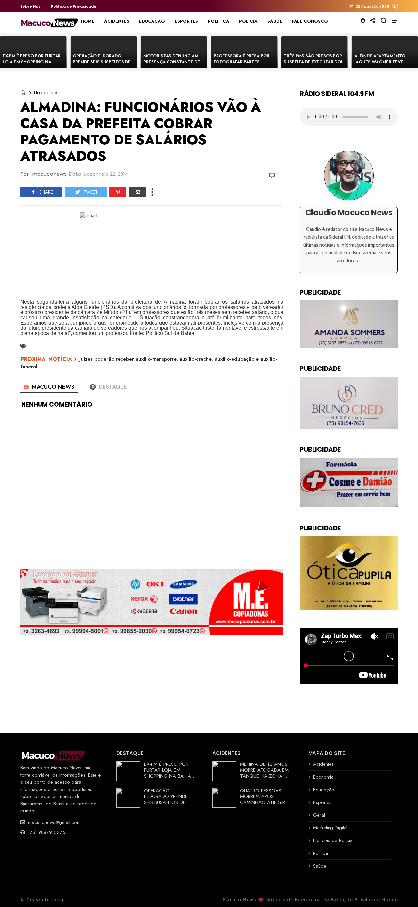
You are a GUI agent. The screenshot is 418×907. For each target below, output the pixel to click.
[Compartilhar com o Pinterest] (117, 192)
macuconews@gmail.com (53, 822)
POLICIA (248, 21)
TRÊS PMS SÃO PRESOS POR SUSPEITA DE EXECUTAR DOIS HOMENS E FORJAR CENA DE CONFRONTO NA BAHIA (314, 65)
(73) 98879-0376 (45, 832)
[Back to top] (401, 891)
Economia (323, 776)
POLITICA (218, 21)
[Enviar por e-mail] (137, 192)
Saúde (319, 865)
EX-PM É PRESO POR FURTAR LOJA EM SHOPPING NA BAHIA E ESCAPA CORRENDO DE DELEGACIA (32, 65)
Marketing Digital (330, 827)
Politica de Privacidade (73, 6)
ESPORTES (186, 21)
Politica (320, 853)
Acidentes (323, 764)
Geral (319, 815)
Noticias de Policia (333, 840)
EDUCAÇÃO (152, 21)
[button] (395, 6)
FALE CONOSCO (310, 21)
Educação (323, 789)
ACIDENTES (116, 21)
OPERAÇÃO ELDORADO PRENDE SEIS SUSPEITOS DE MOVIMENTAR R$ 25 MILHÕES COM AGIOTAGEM (104, 65)
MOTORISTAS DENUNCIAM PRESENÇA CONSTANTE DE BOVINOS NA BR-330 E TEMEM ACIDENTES (171, 65)
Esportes (322, 802)
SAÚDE (274, 21)
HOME (87, 21)
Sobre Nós (30, 6)
